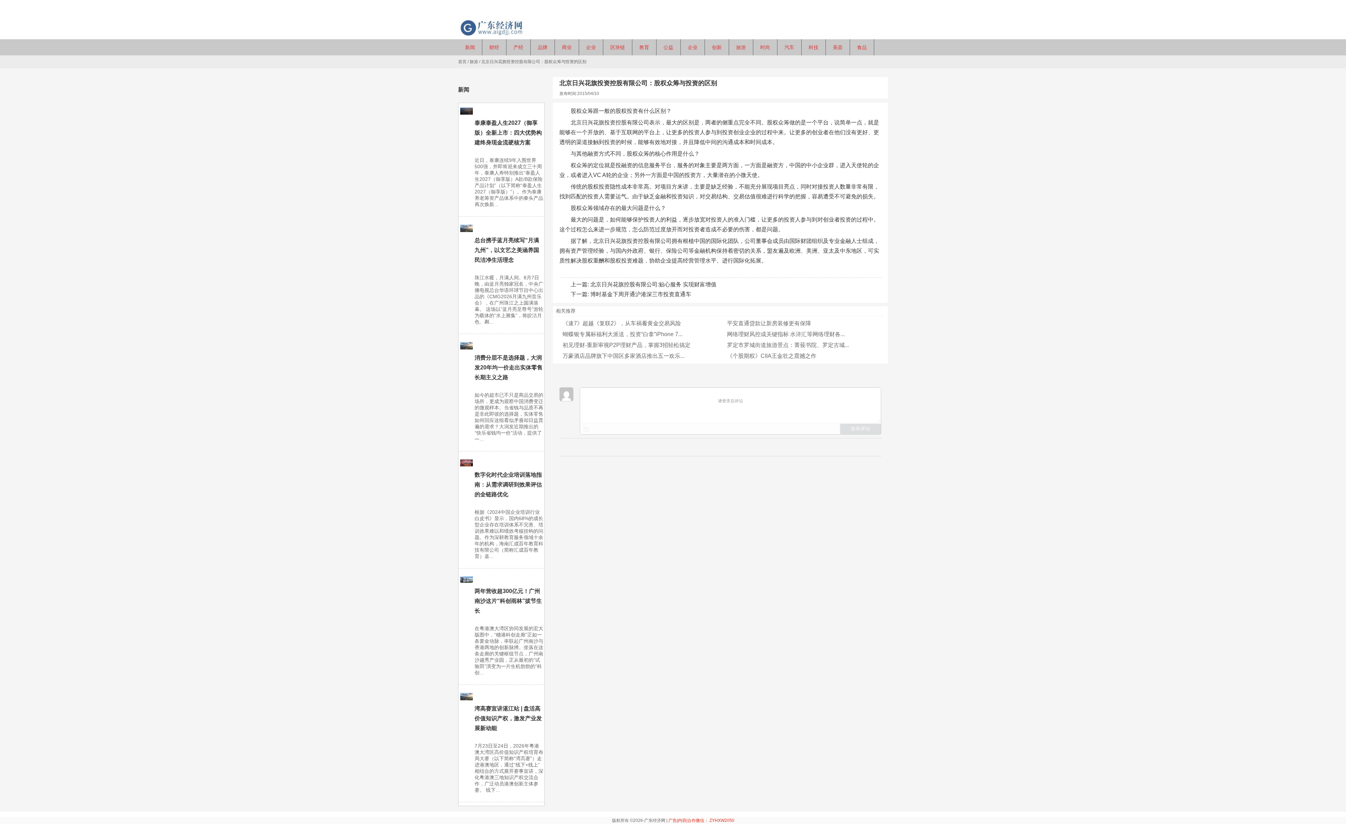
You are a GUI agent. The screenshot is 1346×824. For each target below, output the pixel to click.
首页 (462, 61)
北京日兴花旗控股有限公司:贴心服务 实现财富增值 (653, 284)
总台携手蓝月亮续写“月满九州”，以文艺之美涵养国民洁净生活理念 (507, 250)
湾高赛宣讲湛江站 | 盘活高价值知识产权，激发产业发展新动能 (508, 718)
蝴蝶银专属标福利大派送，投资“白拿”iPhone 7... (622, 334)
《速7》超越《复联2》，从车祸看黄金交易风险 (622, 323)
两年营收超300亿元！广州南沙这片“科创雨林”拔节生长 (508, 601)
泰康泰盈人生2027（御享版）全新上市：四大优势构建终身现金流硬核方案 (508, 132)
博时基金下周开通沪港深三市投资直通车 (640, 294)
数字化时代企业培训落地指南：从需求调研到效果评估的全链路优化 (508, 484)
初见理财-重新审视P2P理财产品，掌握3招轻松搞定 (627, 345)
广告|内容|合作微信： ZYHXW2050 (701, 820)
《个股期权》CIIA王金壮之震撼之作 (771, 356)
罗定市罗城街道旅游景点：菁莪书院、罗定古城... (788, 345)
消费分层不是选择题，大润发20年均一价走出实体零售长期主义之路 (509, 367)
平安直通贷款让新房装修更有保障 (769, 323)
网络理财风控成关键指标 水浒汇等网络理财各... (786, 334)
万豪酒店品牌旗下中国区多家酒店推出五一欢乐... (624, 356)
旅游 (474, 61)
